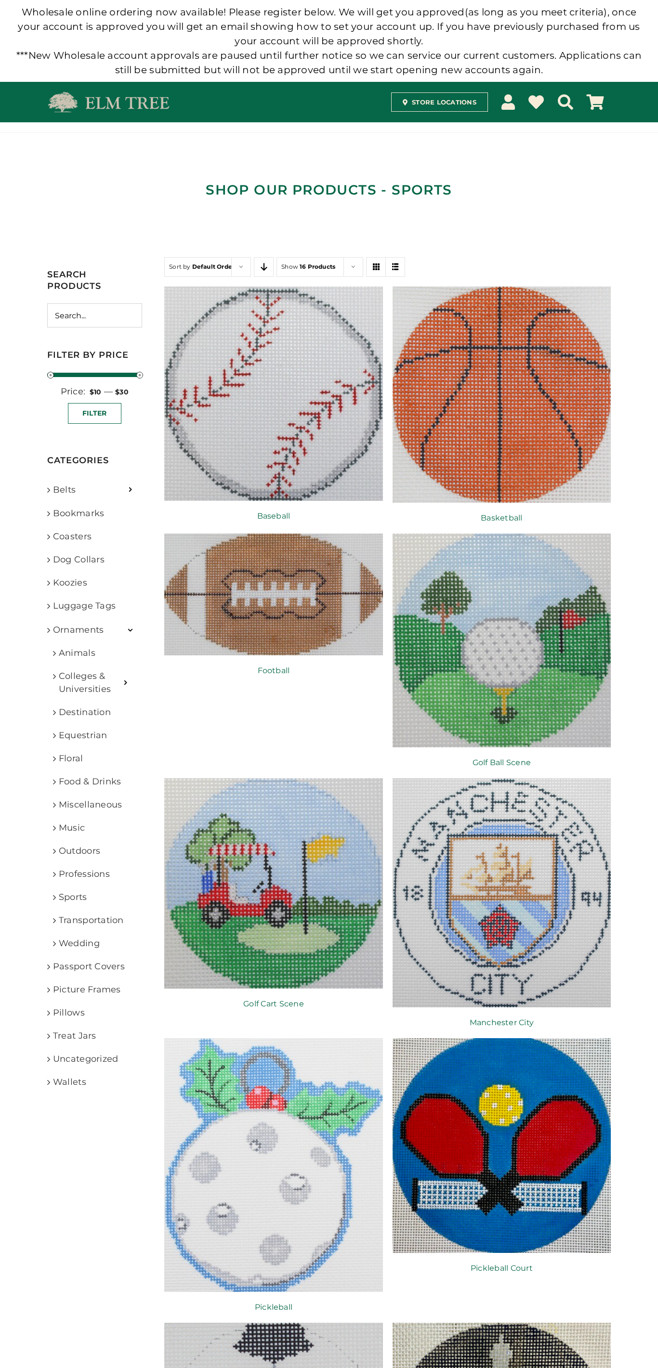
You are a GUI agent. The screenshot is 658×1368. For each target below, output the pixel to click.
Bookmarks (78, 513)
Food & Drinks (90, 781)
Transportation (91, 920)
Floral (71, 758)
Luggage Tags (84, 605)
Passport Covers (89, 966)
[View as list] (395, 267)
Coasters (72, 536)
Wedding (79, 943)
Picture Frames (87, 989)
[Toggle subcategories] (130, 489)
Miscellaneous (90, 804)
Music (72, 827)
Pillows (69, 1012)
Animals (77, 653)
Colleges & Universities (85, 682)
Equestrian (83, 735)
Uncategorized (85, 1059)
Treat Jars (74, 1035)
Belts (64, 489)
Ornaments (78, 630)
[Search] (565, 102)
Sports (73, 897)
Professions (84, 874)
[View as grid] (376, 267)
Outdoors (79, 851)
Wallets (69, 1082)
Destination (85, 712)
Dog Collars (79, 559)
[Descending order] (263, 267)
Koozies (70, 582)
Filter (94, 413)
